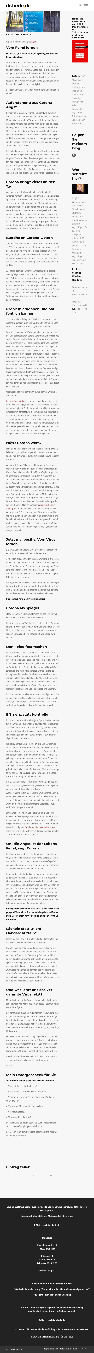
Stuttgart (76, 212)
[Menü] (84, 5)
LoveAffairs (77, 98)
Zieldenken (77, 123)
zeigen (33, 41)
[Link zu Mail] (82, 1349)
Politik (74, 105)
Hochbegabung (79, 87)
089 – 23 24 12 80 (49, 1263)
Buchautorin (77, 249)
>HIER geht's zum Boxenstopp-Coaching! (52, 1294)
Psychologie (77, 112)
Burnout (76, 83)
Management (78, 101)
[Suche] (78, 5)
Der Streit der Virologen (16, 400)
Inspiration (77, 90)
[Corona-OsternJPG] (33, 21)
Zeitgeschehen (78, 119)
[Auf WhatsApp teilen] (33, 1175)
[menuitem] (78, 5)
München (76, 209)
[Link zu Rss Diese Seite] (86, 1349)
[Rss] (74, 156)
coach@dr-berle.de (51, 1225)
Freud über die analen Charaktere (40, 827)
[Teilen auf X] (15, 1175)
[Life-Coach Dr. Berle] (18, 5)
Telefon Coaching (79, 116)
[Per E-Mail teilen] (50, 1175)
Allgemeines (77, 79)
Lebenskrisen (78, 94)
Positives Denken (79, 108)
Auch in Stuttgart (47, 1270)
